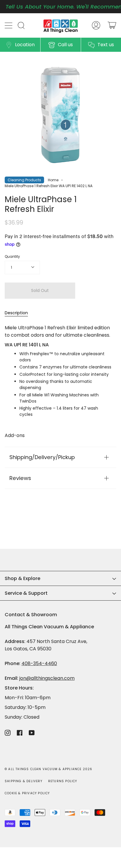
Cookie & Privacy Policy (27, 793)
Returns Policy (62, 781)
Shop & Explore (22, 578)
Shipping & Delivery (23, 781)
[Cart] (111, 25)
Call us (65, 44)
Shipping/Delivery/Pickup (42, 457)
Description (16, 313)
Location (25, 44)
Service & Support (26, 593)
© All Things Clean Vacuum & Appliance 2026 (48, 769)
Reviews (20, 478)
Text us (106, 44)
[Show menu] (9, 25)
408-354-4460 (39, 663)
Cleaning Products (24, 179)
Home (53, 179)
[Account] (96, 25)
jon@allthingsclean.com (47, 678)
